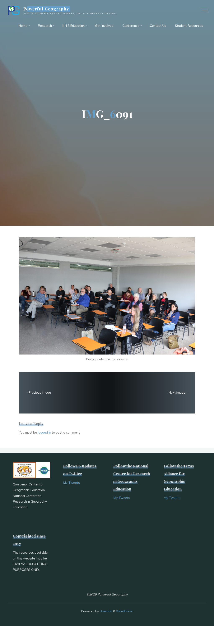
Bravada (105, 611)
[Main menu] (204, 10)
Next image (176, 392)
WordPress (124, 611)
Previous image (40, 392)
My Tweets (71, 483)
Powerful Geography (46, 9)
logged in (44, 432)
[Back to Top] (197, 609)
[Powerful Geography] (13, 10)
